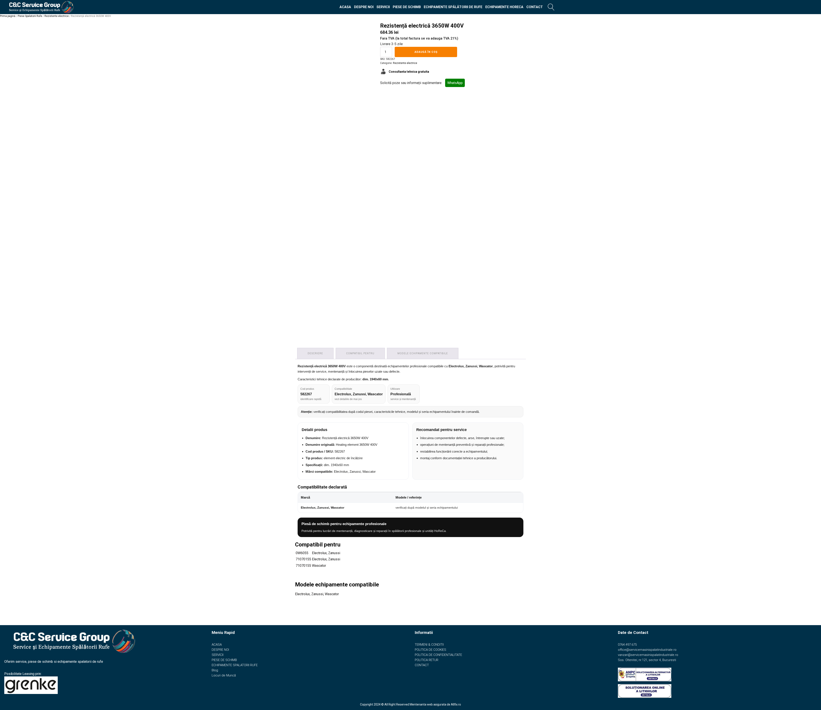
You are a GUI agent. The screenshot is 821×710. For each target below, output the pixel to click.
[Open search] (551, 7)
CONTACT (534, 7)
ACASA (345, 7)
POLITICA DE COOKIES (430, 650)
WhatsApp (455, 83)
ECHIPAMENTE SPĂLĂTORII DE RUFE (453, 7)
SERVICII (383, 7)
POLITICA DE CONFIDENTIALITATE (438, 655)
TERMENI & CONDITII (429, 645)
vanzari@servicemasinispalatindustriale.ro (648, 655)
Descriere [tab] (315, 353)
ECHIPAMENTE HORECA (504, 7)
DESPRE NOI (364, 7)
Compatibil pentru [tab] (360, 353)
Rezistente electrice (56, 16)
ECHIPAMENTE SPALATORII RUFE (235, 665)
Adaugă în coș (425, 51)
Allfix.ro (456, 704)
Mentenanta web (421, 704)
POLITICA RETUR (426, 660)
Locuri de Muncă (224, 675)
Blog (215, 670)
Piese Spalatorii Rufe (30, 16)
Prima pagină (7, 16)
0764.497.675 (627, 645)
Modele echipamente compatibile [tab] (422, 353)
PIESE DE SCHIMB (407, 7)
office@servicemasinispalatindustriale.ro (647, 650)
